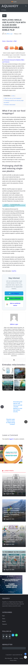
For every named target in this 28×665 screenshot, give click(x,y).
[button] (26, 6)
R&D (4, 15)
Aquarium (4, 624)
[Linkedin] (14, 360)
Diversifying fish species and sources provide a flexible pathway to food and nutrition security (17, 406)
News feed (10, 41)
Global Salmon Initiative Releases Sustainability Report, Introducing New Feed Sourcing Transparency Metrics (14, 512)
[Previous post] (2, 407)
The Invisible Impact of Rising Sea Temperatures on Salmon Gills (14, 565)
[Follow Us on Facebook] (3, 636)
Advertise (16, 658)
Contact (21, 658)
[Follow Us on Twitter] (6, 636)
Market (4, 621)
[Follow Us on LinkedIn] (10, 636)
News (3, 618)
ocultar (12, 95)
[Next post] (26, 422)
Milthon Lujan (9, 33)
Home (3, 41)
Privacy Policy (13, 660)
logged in (11, 439)
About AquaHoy (8, 658)
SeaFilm (14, 271)
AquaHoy (9, 6)
